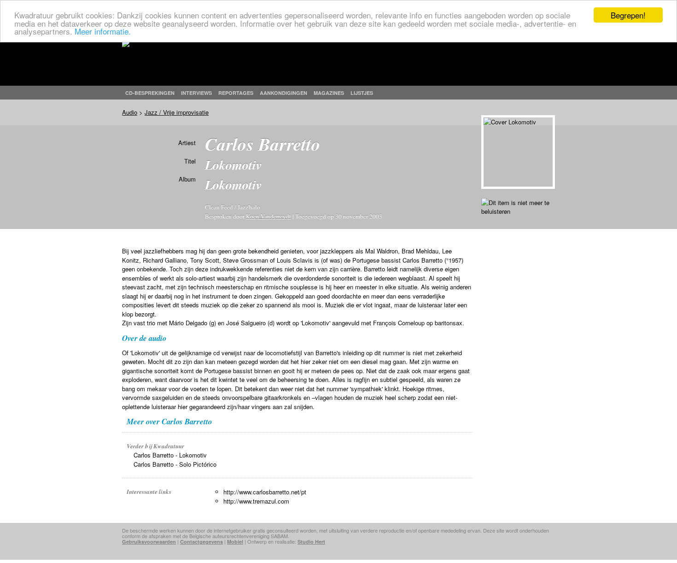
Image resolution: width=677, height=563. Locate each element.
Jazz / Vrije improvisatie (177, 112)
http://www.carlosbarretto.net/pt (264, 491)
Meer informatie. (103, 31)
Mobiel (235, 541)
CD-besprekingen (150, 92)
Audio (129, 112)
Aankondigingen (283, 92)
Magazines (329, 92)
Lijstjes (361, 92)
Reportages (235, 92)
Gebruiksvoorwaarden (149, 541)
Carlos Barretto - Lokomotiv (170, 455)
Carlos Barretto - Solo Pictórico (175, 464)
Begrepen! (628, 15)
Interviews (196, 92)
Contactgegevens (201, 541)
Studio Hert (311, 541)
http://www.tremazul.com (256, 501)
